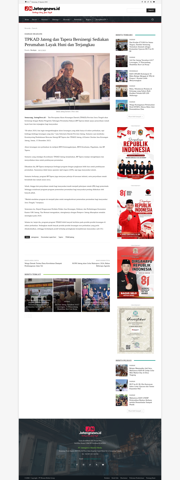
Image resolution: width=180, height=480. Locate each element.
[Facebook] (142, 1)
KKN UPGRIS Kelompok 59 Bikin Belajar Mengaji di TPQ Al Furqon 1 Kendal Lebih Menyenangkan (95, 305)
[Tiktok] (90, 464)
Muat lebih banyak (134, 116)
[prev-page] (26, 316)
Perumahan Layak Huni (48, 237)
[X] (151, 1)
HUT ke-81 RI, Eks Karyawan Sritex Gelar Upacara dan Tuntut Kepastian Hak (141, 386)
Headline (37, 34)
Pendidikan (95, 299)
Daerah (34, 28)
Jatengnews (35, 237)
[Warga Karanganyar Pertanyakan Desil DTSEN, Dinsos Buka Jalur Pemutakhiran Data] (122, 106)
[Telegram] (59, 248)
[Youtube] (153, 1)
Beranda (27, 28)
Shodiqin (33, 50)
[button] (152, 19)
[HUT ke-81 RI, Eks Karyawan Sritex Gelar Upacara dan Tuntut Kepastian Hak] (122, 385)
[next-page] (30, 316)
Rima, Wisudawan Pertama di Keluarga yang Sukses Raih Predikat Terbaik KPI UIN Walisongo (140, 92)
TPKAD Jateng (69, 237)
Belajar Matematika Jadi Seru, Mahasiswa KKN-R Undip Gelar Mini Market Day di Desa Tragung (141, 371)
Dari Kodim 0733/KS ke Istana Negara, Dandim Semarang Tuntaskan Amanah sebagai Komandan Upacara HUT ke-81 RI (38, 304)
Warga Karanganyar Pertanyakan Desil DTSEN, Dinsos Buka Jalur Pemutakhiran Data (142, 107)
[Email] (65, 248)
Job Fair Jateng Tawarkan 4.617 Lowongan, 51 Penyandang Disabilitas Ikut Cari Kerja (67, 307)
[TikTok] (148, 1)
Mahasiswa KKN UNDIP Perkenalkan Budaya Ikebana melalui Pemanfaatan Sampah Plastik (140, 401)
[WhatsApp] (43, 248)
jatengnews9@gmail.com (92, 459)
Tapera (61, 237)
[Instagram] (145, 1)
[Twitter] (96, 464)
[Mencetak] (71, 248)
